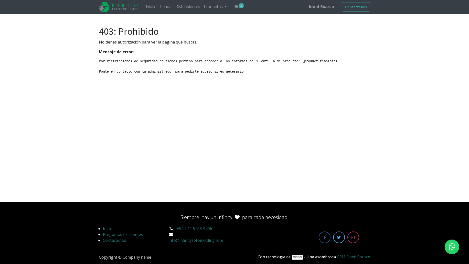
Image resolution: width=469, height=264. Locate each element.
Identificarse (321, 6)
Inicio (108, 228)
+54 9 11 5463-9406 (194, 228)
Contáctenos (356, 6)
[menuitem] (150, 7)
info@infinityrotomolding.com (196, 240)
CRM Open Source (353, 257)
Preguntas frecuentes (123, 234)
